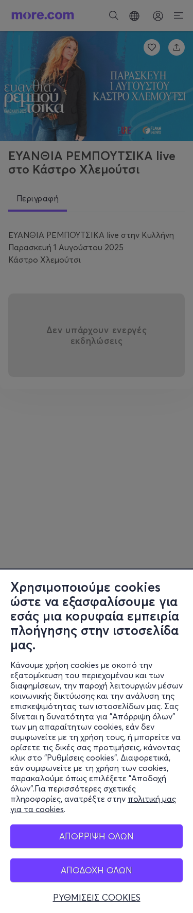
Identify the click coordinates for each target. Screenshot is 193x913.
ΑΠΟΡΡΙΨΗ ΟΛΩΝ (96, 836)
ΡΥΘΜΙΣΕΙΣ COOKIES (97, 897)
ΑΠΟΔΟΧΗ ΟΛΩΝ (96, 870)
